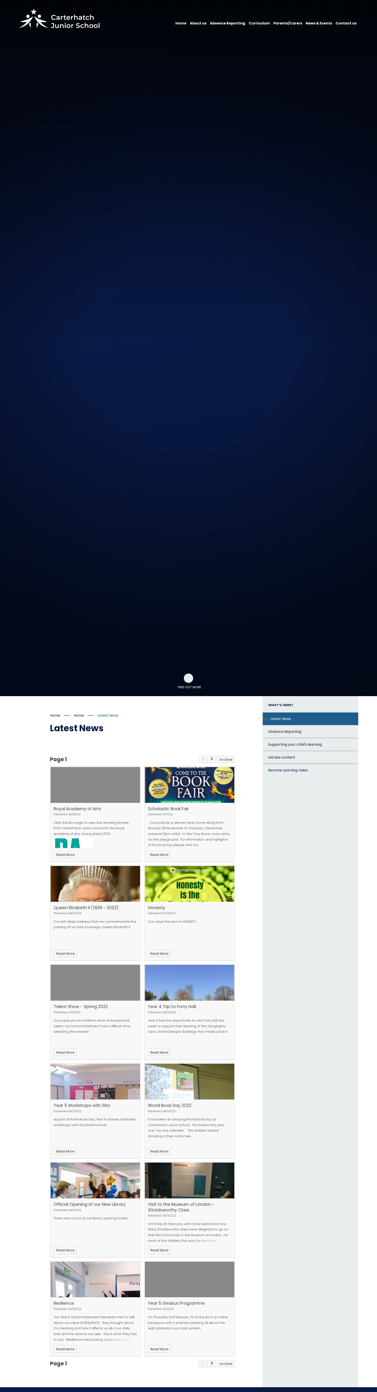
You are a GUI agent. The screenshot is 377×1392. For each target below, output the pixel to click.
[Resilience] (95, 1279)
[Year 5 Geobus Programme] (189, 1279)
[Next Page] (211, 759)
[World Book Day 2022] (189, 1081)
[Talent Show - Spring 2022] (95, 983)
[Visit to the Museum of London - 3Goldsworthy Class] (189, 1180)
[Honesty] (189, 884)
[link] (203, 759)
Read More (65, 854)
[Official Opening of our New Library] (95, 1180)
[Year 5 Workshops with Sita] (95, 1081)
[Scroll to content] (188, 678)
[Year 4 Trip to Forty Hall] (189, 983)
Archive (226, 759)
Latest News (108, 715)
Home (55, 715)
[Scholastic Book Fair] (189, 785)
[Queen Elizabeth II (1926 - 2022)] (95, 884)
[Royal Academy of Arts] (95, 785)
